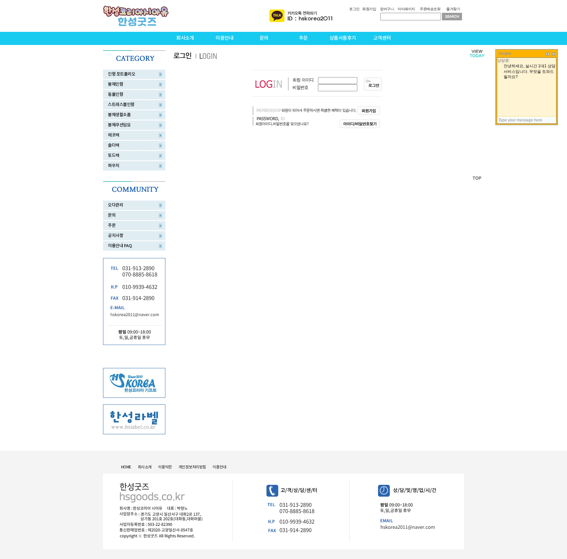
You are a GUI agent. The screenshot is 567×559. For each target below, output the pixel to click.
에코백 (113, 135)
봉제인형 (115, 84)
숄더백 (113, 145)
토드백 (113, 155)
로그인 (354, 9)
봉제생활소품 (119, 115)
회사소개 (185, 38)
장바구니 (387, 9)
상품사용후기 (342, 38)
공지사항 (115, 235)
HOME (126, 467)
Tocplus (505, 53)
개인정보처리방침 (192, 467)
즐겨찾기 (453, 9)
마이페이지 (406, 9)
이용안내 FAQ (120, 245)
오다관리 (115, 205)
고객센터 (382, 38)
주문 (303, 38)
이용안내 (224, 38)
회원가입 (369, 9)
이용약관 (165, 467)
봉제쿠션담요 (119, 125)
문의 (264, 38)
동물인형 (115, 94)
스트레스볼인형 (121, 104)
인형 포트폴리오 (121, 74)
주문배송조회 (430, 9)
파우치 (113, 165)
